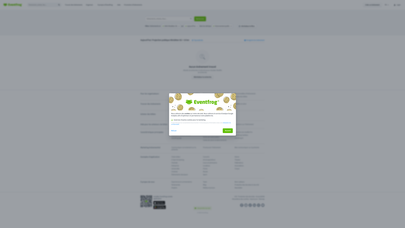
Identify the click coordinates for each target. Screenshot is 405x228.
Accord (228, 130)
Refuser (174, 131)
